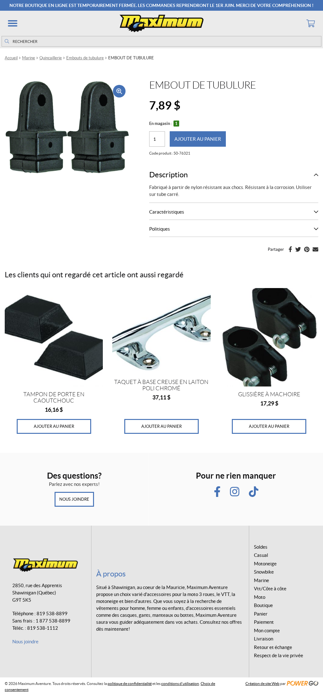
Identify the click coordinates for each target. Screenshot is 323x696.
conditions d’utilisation (180, 683)
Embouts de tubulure (85, 58)
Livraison (263, 638)
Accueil (11, 58)
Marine (28, 58)
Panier (260, 613)
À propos (111, 573)
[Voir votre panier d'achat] (310, 23)
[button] (12, 23)
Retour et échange (273, 647)
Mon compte (267, 630)
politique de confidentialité (130, 683)
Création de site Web (262, 683)
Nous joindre (74, 499)
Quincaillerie (50, 58)
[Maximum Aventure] (161, 23)
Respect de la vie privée (278, 655)
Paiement (264, 622)
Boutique (263, 605)
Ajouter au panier (197, 139)
